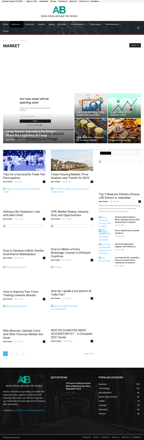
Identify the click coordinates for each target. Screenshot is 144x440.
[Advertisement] (72, 72)
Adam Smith (56, 341)
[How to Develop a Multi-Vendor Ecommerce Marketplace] (24, 236)
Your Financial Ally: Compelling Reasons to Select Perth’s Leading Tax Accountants (127, 260)
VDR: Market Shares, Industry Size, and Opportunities (69, 213)
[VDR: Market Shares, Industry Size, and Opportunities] (72, 197)
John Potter (10, 140)
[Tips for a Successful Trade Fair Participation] (24, 160)
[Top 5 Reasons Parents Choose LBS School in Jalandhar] (120, 175)
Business (14, 40)
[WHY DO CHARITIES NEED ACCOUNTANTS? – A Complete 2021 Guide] (72, 316)
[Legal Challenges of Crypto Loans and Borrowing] (124, 130)
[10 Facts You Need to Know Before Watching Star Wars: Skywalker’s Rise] (57, 386)
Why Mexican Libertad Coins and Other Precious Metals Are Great (23, 334)
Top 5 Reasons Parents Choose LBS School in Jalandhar (119, 195)
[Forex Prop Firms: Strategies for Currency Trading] (90, 130)
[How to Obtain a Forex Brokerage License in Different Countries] (72, 235)
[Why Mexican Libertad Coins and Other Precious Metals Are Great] (24, 316)
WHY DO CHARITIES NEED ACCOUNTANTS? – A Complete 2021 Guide (71, 334)
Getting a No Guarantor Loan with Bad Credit (21, 213)
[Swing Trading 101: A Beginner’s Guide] (124, 105)
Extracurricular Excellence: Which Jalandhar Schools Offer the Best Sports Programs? (127, 219)
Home (5, 40)
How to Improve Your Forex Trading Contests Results (20, 293)
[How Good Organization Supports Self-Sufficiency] (106, 249)
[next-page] (22, 353)
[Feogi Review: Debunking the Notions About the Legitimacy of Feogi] (38, 118)
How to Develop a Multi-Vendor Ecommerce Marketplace (23, 252)
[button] (138, 27)
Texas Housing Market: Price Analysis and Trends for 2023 (70, 176)
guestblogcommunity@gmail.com (29, 410)
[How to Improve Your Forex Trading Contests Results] (24, 277)
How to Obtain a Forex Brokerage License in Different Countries (70, 253)
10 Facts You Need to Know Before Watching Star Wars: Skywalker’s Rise (78, 386)
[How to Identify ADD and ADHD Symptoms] (106, 235)
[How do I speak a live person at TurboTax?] (72, 276)
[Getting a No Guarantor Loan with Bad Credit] (24, 197)
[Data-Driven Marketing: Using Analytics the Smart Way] (90, 105)
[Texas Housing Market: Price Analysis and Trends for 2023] (72, 160)
